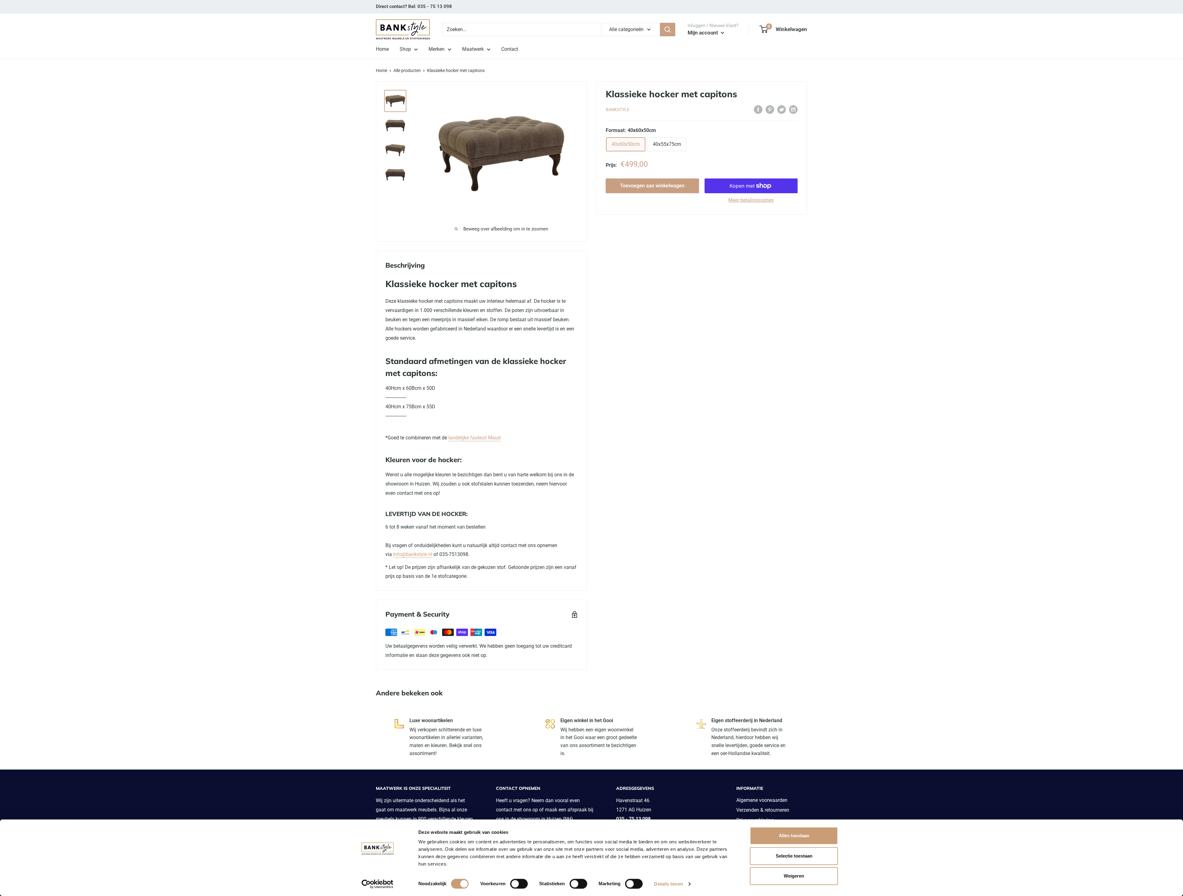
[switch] (519, 884)
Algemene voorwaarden (761, 800)
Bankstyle (617, 109)
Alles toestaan (794, 835)
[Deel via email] (793, 109)
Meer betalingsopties (751, 200)
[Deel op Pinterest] (770, 109)
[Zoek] (667, 29)
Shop (405, 49)
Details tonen (668, 883)
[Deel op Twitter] (781, 109)
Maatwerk (473, 49)
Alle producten (407, 70)
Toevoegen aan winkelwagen (652, 186)
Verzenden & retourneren (762, 810)
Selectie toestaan (794, 855)
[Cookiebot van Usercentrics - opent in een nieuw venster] (377, 884)
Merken (437, 49)
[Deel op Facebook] (758, 109)
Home (382, 49)
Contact (509, 49)
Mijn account (703, 33)
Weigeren (794, 875)
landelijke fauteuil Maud (474, 438)
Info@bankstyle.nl (412, 554)
